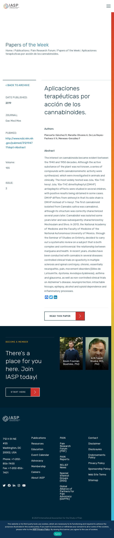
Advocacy (37, 460)
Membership (38, 466)
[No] (110, 529)
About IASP (38, 478)
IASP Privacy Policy (41, 529)
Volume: (10, 162)
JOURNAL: (12, 115)
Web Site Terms (97, 474)
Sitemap (93, 480)
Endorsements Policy (96, 456)
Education (37, 449)
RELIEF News (64, 466)
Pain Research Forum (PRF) (65, 447)
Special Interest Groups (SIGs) (64, 477)
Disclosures (95, 449)
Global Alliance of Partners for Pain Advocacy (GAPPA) (67, 492)
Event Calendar (40, 455)
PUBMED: (11, 132)
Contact (93, 438)
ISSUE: (9, 182)
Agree (57, 534)
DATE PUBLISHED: (17, 97)
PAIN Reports (64, 458)
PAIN (62, 438)
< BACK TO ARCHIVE (17, 85)
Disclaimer (94, 443)
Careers (35, 472)
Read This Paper (60, 316)
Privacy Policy (96, 463)
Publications (38, 438)
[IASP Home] (11, 6)
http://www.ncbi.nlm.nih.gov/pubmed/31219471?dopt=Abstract (19, 143)
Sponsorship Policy (99, 469)
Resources (37, 443)
